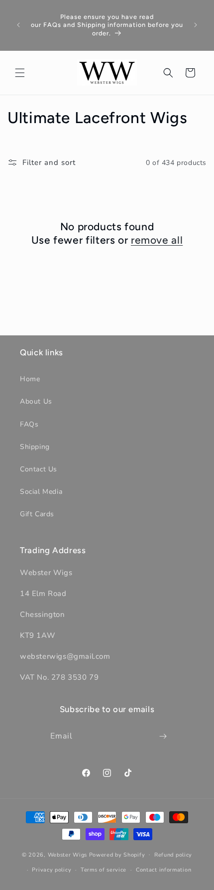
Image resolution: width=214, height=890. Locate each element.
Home (30, 379)
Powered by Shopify (117, 854)
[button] (20, 73)
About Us (36, 401)
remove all (157, 240)
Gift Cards (37, 514)
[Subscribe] (163, 736)
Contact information (163, 870)
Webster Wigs (67, 854)
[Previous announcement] (18, 25)
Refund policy (173, 855)
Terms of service (103, 870)
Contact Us (38, 469)
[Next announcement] (196, 25)
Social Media (41, 491)
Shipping (35, 446)
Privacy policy (51, 870)
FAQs (29, 424)
